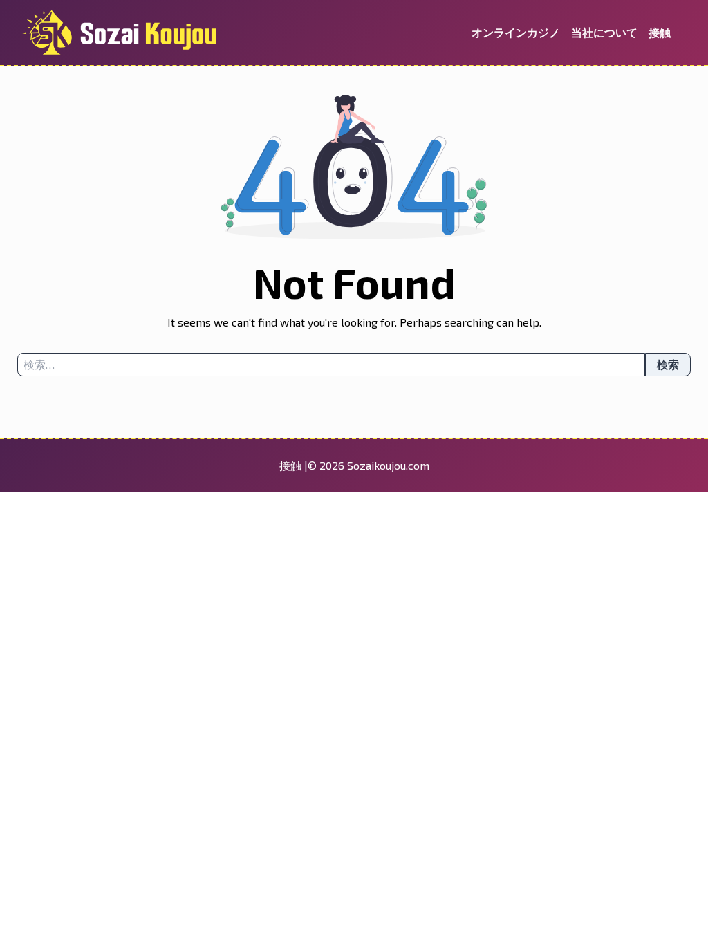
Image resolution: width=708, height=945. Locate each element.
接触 (660, 32)
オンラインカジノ (516, 32)
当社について (604, 32)
